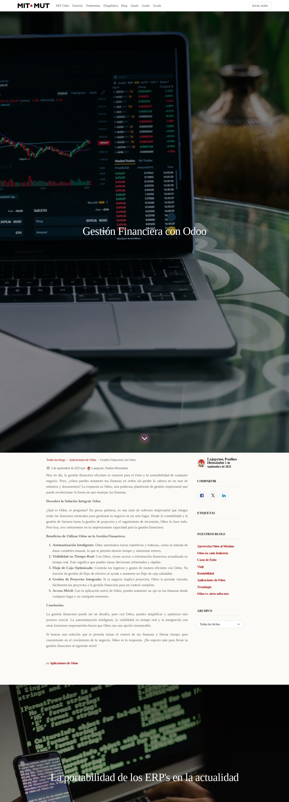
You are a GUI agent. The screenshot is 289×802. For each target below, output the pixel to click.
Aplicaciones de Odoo (82, 460)
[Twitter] (213, 495)
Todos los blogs (55, 460)
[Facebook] (202, 495)
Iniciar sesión (260, 5)
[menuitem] (62, 6)
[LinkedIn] (224, 495)
